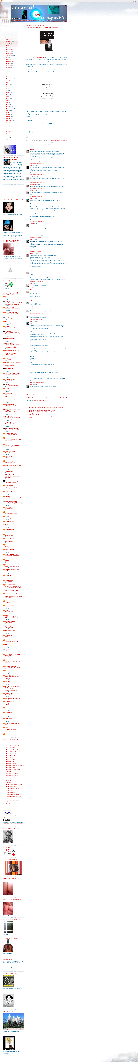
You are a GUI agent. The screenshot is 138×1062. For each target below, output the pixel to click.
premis (7, 112)
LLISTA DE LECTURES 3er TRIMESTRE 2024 (11, 353)
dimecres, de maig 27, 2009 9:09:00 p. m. (37, 188)
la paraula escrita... (9, 471)
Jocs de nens (8, 545)
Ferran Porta (32, 190)
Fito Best (7, 457)
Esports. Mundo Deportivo (12, 755)
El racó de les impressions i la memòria (12, 559)
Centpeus (7, 671)
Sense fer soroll (8, 565)
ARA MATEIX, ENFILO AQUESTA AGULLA (13, 687)
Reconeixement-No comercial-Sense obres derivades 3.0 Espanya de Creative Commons (13, 824)
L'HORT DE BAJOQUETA (11, 554)
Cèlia (31, 308)
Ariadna (8, 43)
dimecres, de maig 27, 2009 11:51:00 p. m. (37, 221)
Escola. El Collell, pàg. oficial (13, 753)
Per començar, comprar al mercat (12, 385)
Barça (58, 140)
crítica (7, 57)
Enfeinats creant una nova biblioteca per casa (13, 395)
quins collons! (8, 709)
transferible (8, 136)
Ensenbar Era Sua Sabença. (11, 694)
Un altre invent (8, 393)
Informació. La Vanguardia (12, 773)
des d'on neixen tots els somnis (12, 698)
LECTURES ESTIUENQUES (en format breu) (12, 662)
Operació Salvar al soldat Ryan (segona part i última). (13, 596)
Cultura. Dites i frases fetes (12, 744)
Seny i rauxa (7, 551)
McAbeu (32, 149)
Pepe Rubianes (9, 108)
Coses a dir (7, 390)
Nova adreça (7, 672)
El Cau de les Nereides (10, 451)
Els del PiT (32, 198)
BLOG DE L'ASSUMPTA (11, 338)
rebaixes (7, 358)
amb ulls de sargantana (10, 666)
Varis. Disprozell (10, 790)
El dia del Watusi (8, 318)
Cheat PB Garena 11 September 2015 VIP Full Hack (13, 476)
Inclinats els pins (8, 518)
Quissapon (8, 116)
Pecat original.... (8, 607)
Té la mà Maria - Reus (10, 475)
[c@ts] (10, 277)
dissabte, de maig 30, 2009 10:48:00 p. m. (37, 382)
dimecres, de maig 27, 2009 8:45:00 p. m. (37, 174)
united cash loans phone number (12, 555)
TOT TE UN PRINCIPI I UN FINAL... (13, 667)
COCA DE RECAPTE (10, 585)
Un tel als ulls (8, 575)
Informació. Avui (10, 761)
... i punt (6, 576)
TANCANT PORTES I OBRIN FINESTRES (12, 677)
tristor (7, 137)
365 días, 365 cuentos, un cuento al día (13, 497)
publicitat (8, 114)
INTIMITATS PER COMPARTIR (13, 732)
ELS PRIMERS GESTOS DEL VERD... (12, 409)
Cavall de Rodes (9, 693)
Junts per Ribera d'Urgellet (10, 405)
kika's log (7, 326)
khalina (31, 165)
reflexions (8, 122)
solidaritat (8, 130)
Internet (8, 84)
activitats (53, 140)
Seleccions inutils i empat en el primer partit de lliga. (13, 714)
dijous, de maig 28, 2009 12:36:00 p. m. (36, 298)
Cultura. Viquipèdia (10, 748)
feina (7, 75)
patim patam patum (10, 621)
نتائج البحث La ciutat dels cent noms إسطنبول (13, 703)
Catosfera (64, 140)
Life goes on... (8, 646)
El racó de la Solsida (10, 660)
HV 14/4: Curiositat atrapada (11, 513)
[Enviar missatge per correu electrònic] (52, 141)
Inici (47, 397)
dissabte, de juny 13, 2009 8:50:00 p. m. (36, 391)
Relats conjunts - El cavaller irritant (12, 429)
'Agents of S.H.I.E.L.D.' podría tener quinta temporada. (13, 439)
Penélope (8, 106)
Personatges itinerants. (10, 433)
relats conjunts (9, 124)
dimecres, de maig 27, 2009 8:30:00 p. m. (37, 163)
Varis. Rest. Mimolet (11, 798)
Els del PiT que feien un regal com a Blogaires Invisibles (42, 410)
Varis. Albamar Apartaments (12, 788)
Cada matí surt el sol (9, 572)
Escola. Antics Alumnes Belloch (13, 750)
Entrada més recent (30, 397)
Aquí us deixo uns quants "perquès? (12, 566)
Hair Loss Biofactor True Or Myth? (12, 468)
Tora (7, 134)
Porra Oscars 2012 (9, 627)
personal (8, 110)
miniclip (6, 636)
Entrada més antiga (63, 397)
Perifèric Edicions (9, 521)
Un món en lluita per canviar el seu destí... (13, 723)
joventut (8, 92)
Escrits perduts (8, 640)
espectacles (8, 69)
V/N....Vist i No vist (9, 605)
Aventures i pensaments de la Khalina (12, 570)
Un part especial (8, 581)
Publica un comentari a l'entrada (31, 394)
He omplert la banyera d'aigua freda (12, 594)
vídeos (7, 139)
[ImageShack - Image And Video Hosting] (27, 138)
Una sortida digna (9, 529)
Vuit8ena (7, 384)
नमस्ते (6, 645)
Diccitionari (8, 444)
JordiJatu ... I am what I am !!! (12, 438)
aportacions (9, 41)
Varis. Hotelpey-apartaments (12, 794)
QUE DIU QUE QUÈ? (10, 626)
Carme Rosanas (33, 184)
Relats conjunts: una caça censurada (12, 493)
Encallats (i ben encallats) (10, 365)
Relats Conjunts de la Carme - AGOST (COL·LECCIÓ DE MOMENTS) (13, 303)
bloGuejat (7, 317)
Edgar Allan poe (10, 61)
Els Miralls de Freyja (10, 701)
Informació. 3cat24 (10, 759)
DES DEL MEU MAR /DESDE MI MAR (13, 363)
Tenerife (8, 132)
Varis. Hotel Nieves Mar (11, 792)
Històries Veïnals (10, 79)
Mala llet (8, 96)
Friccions (7, 516)
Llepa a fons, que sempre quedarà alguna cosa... (12, 487)
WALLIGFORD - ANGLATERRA (12, 298)
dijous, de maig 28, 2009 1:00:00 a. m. (36, 251)
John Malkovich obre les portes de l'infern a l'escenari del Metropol (12, 689)
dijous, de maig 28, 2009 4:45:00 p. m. (36, 306)
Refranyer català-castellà (11, 501)
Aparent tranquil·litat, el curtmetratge (13, 530)
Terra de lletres (8, 635)
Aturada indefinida (9, 535)
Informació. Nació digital (12, 775)
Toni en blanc (8, 422)
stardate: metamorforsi (10, 327)
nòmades (7, 708)
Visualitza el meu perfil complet (12, 183)
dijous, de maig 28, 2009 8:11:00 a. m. (36, 268)
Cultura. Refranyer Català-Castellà (14, 746)
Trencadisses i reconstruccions (11, 526)
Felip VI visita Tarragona (10, 482)
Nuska (7, 100)
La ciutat (7, 546)
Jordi (31, 271)
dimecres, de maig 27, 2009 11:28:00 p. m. (37, 196)
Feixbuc (8, 77)
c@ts (6, 534)
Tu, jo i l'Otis (8, 507)
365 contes (7, 496)
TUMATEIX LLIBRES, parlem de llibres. (13, 351)
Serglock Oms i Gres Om (12, 128)
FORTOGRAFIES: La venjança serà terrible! (12, 654)
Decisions (7, 401)
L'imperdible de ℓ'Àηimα (11, 539)
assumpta (32, 384)
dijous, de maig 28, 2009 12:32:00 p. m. (36, 287)
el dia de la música (9, 650)
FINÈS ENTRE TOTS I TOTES (12, 373)
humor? (48, 141)
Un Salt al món (8, 331)
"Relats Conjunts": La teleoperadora (12, 340)
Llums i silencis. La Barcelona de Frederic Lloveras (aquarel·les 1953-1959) (12, 334)
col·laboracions (31, 141)
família (7, 73)
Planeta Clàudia (9, 580)
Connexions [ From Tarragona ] (12, 481)
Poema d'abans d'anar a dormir (11, 683)
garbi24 (7, 389)
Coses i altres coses (9, 675)
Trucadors (7, 297)
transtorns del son (8, 622)
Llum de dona (8, 456)
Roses (7, 126)
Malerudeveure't (9, 485)
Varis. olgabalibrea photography (13, 796)
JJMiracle (32, 176)
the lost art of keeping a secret (12, 601)
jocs (7, 88)
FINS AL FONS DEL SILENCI (12, 309)
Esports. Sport (9, 757)
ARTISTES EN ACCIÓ (10, 730)
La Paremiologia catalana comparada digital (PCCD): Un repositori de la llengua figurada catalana (13, 346)
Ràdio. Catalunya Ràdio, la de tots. (14, 784)
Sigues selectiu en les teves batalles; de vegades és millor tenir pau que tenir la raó (13, 447)
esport (43, 141)
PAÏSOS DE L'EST (9, 611)
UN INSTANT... (8, 359)
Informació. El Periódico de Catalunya (15, 765)
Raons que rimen (9, 343)
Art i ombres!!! (8, 632)
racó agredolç (9, 118)
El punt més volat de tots (10, 380)
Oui (7, 102)
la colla (8, 94)
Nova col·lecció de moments (11, 428)
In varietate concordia (10, 399)
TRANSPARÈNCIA (9, 307)
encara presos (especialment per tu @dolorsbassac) (12, 418)
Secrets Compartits (9, 549)
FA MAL (7, 656)
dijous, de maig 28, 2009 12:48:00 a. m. (36, 237)
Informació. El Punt (10, 767)
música (7, 98)
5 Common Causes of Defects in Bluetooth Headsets (12, 540)
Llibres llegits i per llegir (11, 461)
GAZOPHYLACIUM (10, 379)
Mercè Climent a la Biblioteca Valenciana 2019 (11, 412)
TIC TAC (7, 610)
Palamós (8, 104)
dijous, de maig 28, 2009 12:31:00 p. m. (36, 281)
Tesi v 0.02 (7, 452)
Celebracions (9, 53)
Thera (6, 727)
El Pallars (8, 67)
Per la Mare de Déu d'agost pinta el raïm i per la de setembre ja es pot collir (13, 503)
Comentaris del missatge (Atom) (40, 400)
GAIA (31, 301)
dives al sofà (7, 602)
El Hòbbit (7, 561)
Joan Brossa (9, 86)
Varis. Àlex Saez (10, 803)
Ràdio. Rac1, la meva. (11, 786)
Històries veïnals (9, 512)
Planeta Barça (8, 712)
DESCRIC (7, 649)
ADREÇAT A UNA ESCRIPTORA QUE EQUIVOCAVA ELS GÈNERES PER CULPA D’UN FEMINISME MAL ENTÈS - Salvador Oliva (13, 588)
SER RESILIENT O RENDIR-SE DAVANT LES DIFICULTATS (12, 617)
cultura (39, 141)
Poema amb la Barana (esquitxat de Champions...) (43, 27)
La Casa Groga (8, 323)
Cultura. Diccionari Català (12, 742)
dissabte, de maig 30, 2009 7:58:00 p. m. (36, 319)
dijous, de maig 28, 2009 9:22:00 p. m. (36, 313)
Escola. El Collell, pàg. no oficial (13, 751)
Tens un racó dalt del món (39, 57)
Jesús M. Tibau (33, 253)
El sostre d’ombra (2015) (10, 462)
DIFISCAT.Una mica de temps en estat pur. (13, 466)
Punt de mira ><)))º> (10, 630)
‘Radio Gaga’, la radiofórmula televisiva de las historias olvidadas (13, 424)
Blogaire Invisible (10, 49)
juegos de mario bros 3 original (11, 641)
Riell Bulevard (8, 524)
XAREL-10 (7, 301)
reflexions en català (9, 404)
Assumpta (32, 223)
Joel (7, 90)
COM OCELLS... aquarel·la (11, 434)
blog (7, 47)
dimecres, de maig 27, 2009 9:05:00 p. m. (37, 182)
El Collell (8, 65)
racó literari (8, 120)
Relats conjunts (8, 322)
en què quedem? (9, 718)
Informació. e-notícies (11, 763)
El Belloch (8, 63)
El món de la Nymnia (10, 492)
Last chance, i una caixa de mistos (12, 719)
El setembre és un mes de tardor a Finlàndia (12, 375)
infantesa (8, 82)
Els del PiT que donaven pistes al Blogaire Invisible (41, 411)
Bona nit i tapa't (9, 368)
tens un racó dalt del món (11, 312)
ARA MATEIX (8, 416)
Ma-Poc (31, 315)
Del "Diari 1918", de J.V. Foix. (11, 313)
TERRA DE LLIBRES (10, 734)
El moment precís (9, 508)
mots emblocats (8, 681)
